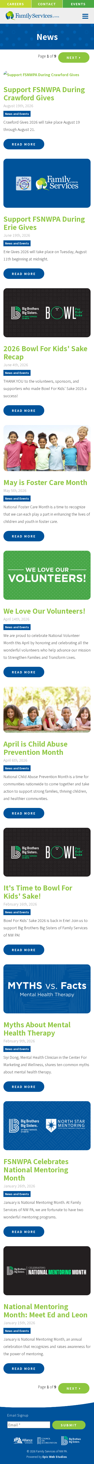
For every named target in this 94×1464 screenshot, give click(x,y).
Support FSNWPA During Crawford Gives (44, 93)
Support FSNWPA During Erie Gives (44, 223)
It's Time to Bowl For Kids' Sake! (37, 891)
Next (73, 57)
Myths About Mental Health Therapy (36, 1028)
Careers (15, 4)
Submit (69, 1425)
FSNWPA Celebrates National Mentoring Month (36, 1169)
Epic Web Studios (54, 1457)
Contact (47, 4)
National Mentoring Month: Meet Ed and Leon (45, 1310)
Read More (24, 144)
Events (78, 4)
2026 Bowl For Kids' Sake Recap (45, 352)
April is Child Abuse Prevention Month (35, 748)
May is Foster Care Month (45, 482)
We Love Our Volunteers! (44, 611)
